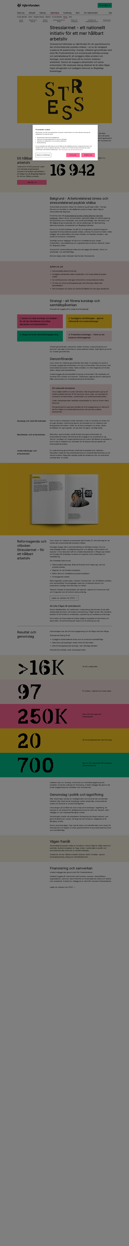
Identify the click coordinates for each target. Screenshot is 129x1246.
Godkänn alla (88, 155)
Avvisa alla (73, 155)
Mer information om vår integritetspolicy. (71, 149)
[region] (65, 143)
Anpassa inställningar (43, 155)
